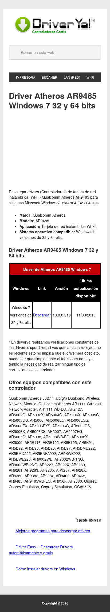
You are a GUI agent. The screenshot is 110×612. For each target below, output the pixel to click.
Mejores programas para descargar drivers (52, 530)
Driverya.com (55, 24)
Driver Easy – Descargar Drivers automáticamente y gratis (41, 549)
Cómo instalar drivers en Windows (45, 568)
